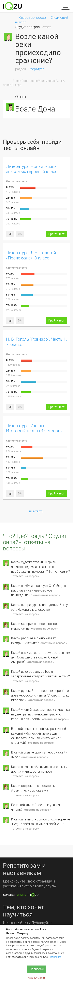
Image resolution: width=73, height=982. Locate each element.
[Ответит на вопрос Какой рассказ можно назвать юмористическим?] (54, 643)
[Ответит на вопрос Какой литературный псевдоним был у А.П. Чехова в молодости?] (26, 614)
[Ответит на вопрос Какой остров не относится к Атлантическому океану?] (26, 795)
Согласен (37, 969)
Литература (35, 69)
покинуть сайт (36, 977)
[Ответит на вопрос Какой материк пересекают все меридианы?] (44, 628)
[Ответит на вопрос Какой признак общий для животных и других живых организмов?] (26, 776)
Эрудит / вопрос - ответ (33, 27)
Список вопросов (32, 18)
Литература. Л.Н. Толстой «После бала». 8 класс (31, 255)
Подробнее (55, 956)
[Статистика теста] (10, 234)
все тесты (36, 511)
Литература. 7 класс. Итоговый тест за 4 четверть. (34, 428)
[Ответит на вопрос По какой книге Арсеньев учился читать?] (37, 809)
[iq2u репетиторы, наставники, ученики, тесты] (12, 6)
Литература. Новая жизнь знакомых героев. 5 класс (31, 169)
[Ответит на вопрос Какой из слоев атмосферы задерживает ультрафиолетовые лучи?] (26, 681)
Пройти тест (56, 234)
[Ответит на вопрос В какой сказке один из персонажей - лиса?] (34, 757)
